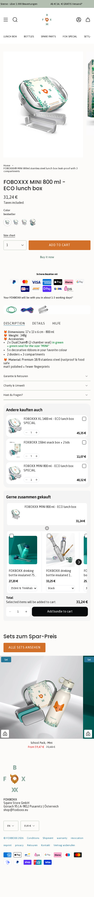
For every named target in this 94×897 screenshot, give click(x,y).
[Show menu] (5, 19)
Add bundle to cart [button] (60, 611)
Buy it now (47, 257)
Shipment (48, 838)
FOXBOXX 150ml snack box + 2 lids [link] (47, 442)
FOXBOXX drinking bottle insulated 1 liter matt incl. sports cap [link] (60, 573)
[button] (26, 432)
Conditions (33, 838)
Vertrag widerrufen (64, 845)
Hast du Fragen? (13, 395)
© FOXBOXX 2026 (13, 838)
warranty (62, 838)
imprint (7, 845)
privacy (19, 845)
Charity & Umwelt (14, 385)
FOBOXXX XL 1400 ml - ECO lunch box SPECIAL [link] (49, 421)
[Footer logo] (14, 778)
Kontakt (45, 845)
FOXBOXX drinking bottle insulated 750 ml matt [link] (22, 573)
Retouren (32, 845)
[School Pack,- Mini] (41, 697)
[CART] (87, 19)
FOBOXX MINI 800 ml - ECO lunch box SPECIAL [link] (48, 468)
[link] (15, 426)
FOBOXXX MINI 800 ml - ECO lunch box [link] (50, 507)
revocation (77, 838)
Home (6, 165)
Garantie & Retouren (15, 376)
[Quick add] (5, 734)
